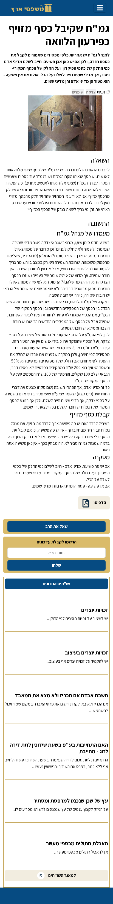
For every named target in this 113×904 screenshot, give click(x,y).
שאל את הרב (56, 526)
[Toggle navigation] (99, 8)
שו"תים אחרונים (56, 583)
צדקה (91, 92)
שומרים (77, 92)
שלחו (56, 565)
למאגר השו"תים (61, 875)
